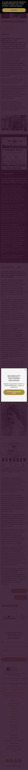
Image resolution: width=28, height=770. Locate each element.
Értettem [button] (14, 10)
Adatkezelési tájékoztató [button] (15, 5)
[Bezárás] (25, 370)
